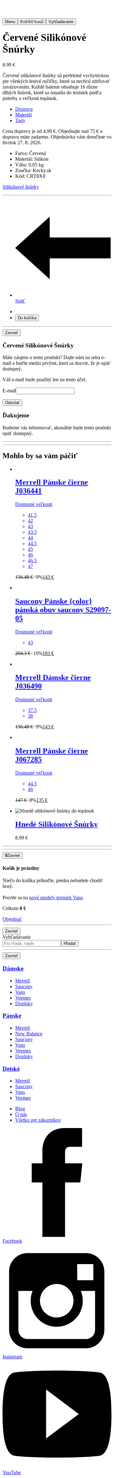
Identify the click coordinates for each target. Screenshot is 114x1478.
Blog (20, 1108)
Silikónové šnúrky (21, 187)
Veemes (23, 998)
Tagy (20, 120)
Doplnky (24, 1003)
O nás (21, 1114)
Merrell (22, 980)
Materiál (23, 114)
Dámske (13, 968)
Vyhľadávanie (17, 937)
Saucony (24, 986)
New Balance (28, 1033)
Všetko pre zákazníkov (38, 1120)
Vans (20, 992)
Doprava (24, 109)
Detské (11, 1068)
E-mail (9, 390)
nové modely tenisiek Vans (56, 897)
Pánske (12, 1015)
